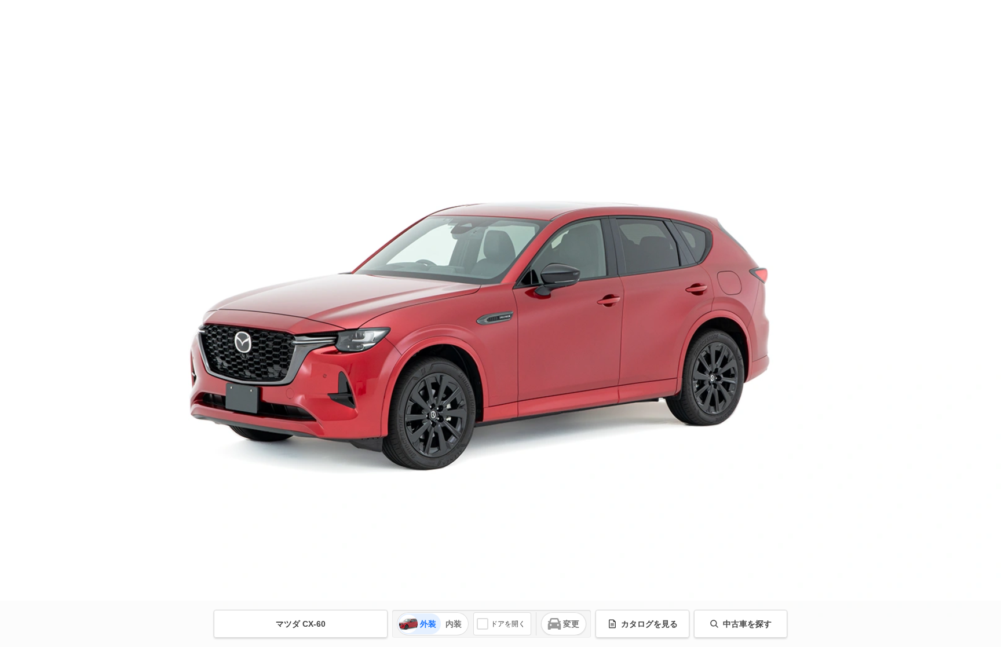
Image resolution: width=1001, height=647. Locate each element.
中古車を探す (747, 623)
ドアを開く (508, 624)
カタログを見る (649, 623)
